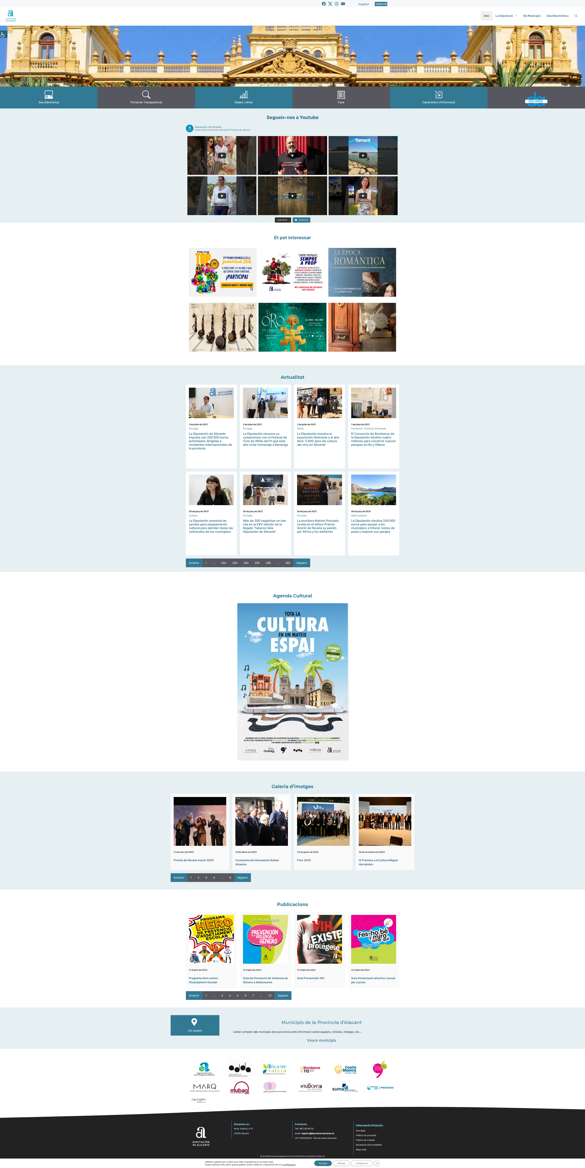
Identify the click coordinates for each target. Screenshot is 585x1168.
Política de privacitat (366, 1135)
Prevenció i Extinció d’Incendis (368, 428)
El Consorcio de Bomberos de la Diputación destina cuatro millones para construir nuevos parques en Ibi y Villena (373, 439)
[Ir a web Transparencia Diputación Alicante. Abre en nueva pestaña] (146, 97)
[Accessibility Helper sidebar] (3, 34)
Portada (193, 428)
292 (223, 562)
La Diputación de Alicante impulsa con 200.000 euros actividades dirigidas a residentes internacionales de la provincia (210, 441)
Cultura (193, 515)
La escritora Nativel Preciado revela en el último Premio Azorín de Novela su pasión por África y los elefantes (318, 526)
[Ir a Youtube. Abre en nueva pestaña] (343, 4)
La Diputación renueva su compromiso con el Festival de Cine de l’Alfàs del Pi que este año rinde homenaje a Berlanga (265, 439)
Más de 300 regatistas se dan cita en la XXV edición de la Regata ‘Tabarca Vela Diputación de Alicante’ (264, 526)
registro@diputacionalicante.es (317, 1133)
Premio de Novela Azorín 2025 (194, 860)
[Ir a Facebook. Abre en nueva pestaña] (324, 4)
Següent (301, 562)
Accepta (323, 1163)
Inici (486, 15)
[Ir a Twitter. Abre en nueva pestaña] (330, 4)
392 (287, 562)
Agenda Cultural (292, 596)
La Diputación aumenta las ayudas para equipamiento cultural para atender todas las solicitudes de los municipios (211, 526)
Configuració (362, 1163)
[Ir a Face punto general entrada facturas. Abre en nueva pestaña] (341, 97)
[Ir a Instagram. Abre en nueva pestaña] (336, 4)
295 (257, 562)
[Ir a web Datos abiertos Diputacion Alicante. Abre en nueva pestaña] (536, 97)
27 (270, 995)
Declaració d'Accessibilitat (369, 1144)
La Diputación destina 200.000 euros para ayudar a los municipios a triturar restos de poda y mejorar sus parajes (373, 526)
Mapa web (361, 1149)
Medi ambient (359, 515)
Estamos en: (242, 1124)
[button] (576, 15)
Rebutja (341, 1163)
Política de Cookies (365, 1140)
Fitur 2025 (304, 860)
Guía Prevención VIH (310, 978)
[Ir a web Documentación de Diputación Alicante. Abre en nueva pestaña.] (243, 97)
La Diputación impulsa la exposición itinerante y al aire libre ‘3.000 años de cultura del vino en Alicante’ (318, 439)
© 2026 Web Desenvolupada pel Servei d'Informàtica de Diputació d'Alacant (292, 1156)
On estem (195, 1031)
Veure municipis (321, 1040)
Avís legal (360, 1130)
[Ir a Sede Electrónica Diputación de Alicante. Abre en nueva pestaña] (49, 97)
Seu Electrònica (558, 15)
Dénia (300, 428)
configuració (289, 1164)
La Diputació (504, 15)
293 (234, 562)
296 (268, 562)
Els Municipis (532, 15)
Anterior (194, 562)
